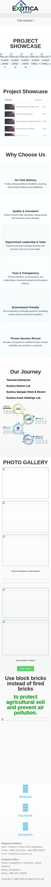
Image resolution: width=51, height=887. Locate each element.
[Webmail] (25, 788)
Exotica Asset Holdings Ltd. (23, 397)
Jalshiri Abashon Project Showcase (30, 107)
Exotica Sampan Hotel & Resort (26, 391)
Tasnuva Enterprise (18, 379)
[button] (25, 15)
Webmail (25, 796)
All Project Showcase (24, 114)
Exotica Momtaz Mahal (25, 129)
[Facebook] (25, 807)
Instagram (25, 834)
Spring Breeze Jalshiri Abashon (28, 121)
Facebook (25, 815)
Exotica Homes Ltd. (18, 385)
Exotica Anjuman (22, 136)
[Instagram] (25, 826)
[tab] (25, 106)
